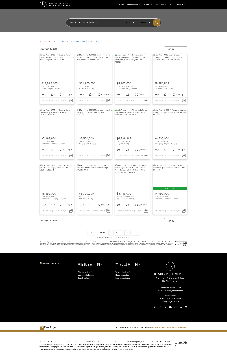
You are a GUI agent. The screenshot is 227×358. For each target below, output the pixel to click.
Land (55, 41)
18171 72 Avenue (123, 142)
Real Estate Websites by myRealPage (174, 327)
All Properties (45, 41)
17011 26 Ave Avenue (127, 87)
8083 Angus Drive (164, 87)
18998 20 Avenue (86, 87)
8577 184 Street (86, 197)
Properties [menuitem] (132, 4)
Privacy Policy (156, 327)
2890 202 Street (53, 197)
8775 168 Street (53, 142)
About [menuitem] (180, 4)
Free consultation (122, 278)
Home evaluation (122, 275)
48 (127, 232)
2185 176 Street (50, 87)
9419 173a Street (166, 197)
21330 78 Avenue (166, 142)
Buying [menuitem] (147, 4)
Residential (63, 41)
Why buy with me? (85, 272)
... (121, 232)
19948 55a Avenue (87, 142)
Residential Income (78, 41)
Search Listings (84, 278)
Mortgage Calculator (86, 275)
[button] (155, 307)
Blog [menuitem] (172, 4)
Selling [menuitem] (160, 4)
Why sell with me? (122, 272)
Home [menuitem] (121, 4)
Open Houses (93, 41)
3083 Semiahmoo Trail (125, 197)
